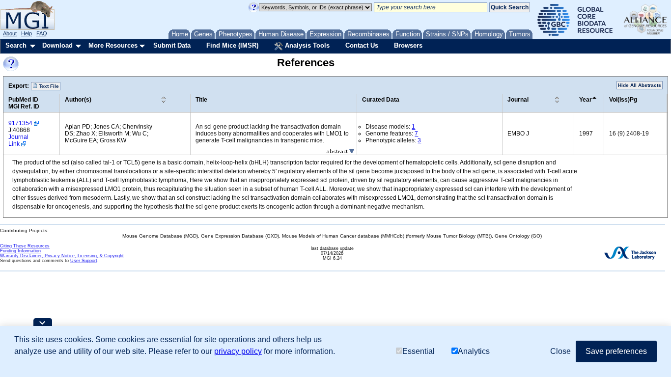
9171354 (20, 123)
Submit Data (172, 45)
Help (26, 33)
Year (585, 99)
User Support (83, 260)
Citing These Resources (25, 245)
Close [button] (560, 351)
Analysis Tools (306, 45)
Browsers (408, 45)
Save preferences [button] (616, 351)
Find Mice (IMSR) (232, 45)
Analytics (474, 351)
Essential (418, 351)
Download (57, 45)
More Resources (113, 45)
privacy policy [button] (238, 351)
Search (16, 45)
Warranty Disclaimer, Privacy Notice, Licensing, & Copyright (62, 255)
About (10, 33)
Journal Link (18, 140)
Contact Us (361, 45)
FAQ (41, 33)
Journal (518, 99)
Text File (48, 86)
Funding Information (20, 250)
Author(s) (78, 99)
